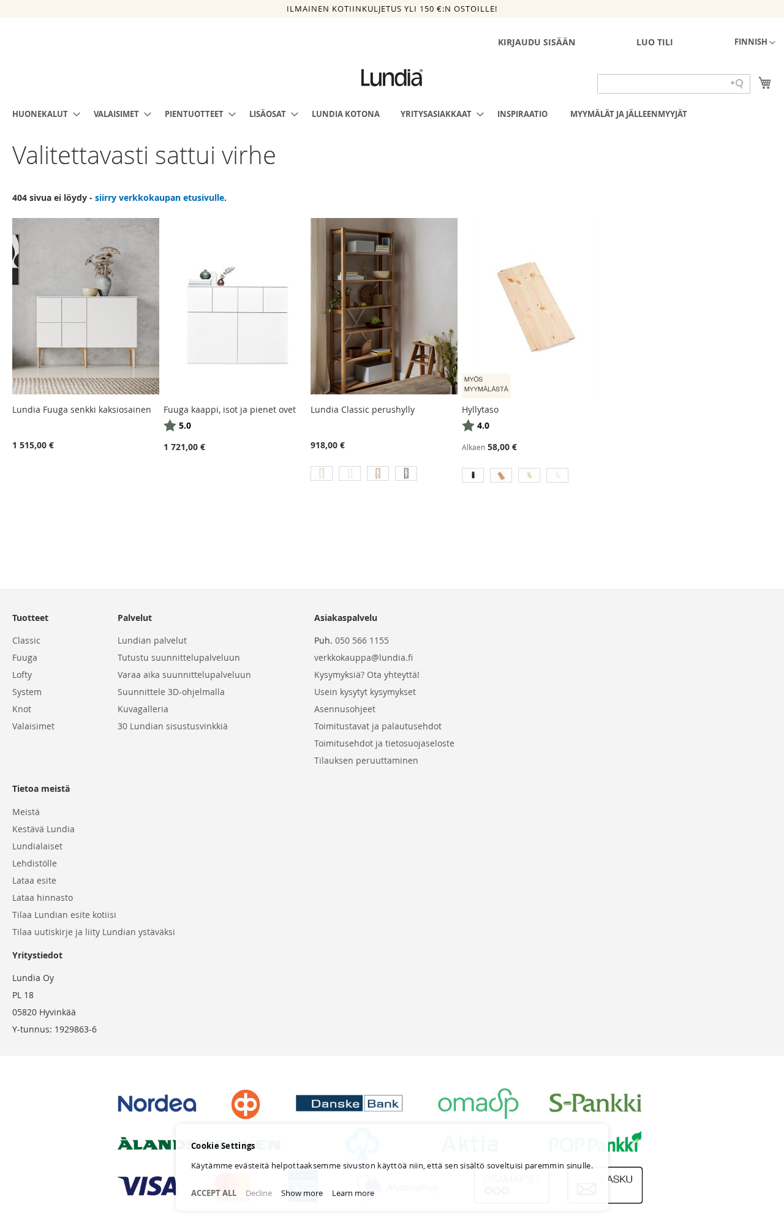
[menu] (392, 114)
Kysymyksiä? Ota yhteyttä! (367, 674)
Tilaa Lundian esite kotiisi (64, 914)
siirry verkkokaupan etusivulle (159, 197)
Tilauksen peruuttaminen (366, 760)
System (27, 692)
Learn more (353, 1192)
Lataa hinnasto (42, 897)
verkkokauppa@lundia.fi (363, 657)
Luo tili (654, 42)
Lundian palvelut (152, 640)
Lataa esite (34, 880)
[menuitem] (42, 114)
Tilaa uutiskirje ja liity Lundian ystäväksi (93, 932)
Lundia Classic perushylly (363, 409)
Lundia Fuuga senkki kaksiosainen (81, 409)
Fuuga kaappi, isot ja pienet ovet (230, 409)
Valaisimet (33, 726)
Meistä (26, 812)
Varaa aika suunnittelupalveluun (184, 674)
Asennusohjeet (344, 709)
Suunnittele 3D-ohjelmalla (171, 692)
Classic (26, 640)
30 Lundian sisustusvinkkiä (173, 726)
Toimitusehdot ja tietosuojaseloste (384, 743)
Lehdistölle (34, 863)
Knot (21, 709)
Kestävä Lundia (43, 829)
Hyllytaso (480, 409)
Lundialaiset (37, 846)
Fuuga (24, 657)
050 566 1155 (362, 640)
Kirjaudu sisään (536, 42)
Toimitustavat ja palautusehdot (378, 726)
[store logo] (392, 77)
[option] (322, 473)
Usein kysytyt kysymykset (365, 692)
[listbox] (384, 475)
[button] (754, 43)
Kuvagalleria (143, 709)
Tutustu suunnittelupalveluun (179, 657)
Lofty (22, 674)
